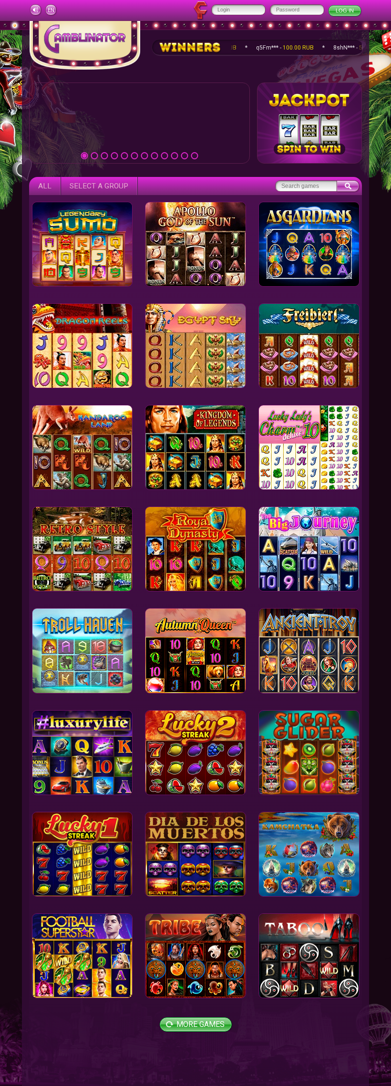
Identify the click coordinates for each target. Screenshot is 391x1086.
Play (139, 123)
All (44, 186)
